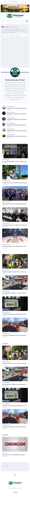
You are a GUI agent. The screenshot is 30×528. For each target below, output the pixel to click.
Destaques (4, 452)
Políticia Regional (6, 159)
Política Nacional (11, 106)
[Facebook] (16, 492)
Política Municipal (6, 270)
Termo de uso (6, 466)
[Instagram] (14, 492)
